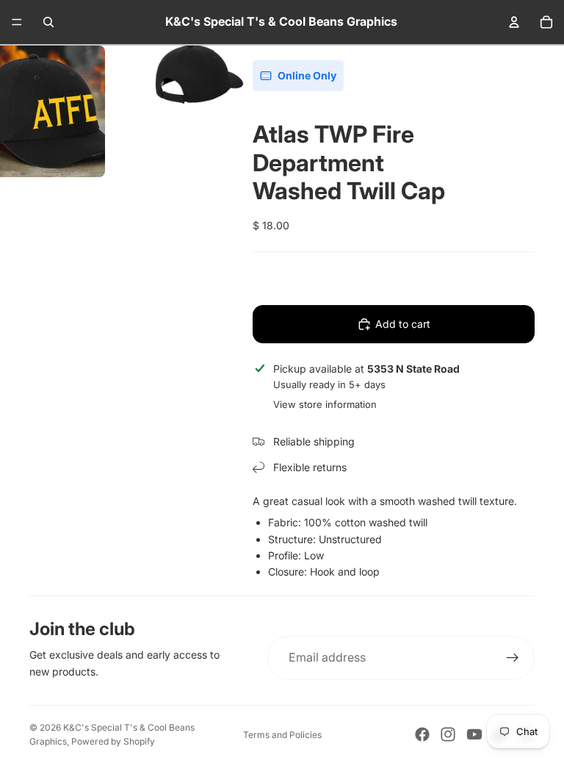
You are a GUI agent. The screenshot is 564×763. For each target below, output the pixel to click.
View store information (325, 404)
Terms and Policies (282, 734)
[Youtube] (474, 734)
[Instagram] (448, 734)
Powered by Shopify (113, 741)
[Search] (48, 22)
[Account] (514, 22)
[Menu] (17, 22)
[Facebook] (422, 734)
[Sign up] (512, 657)
